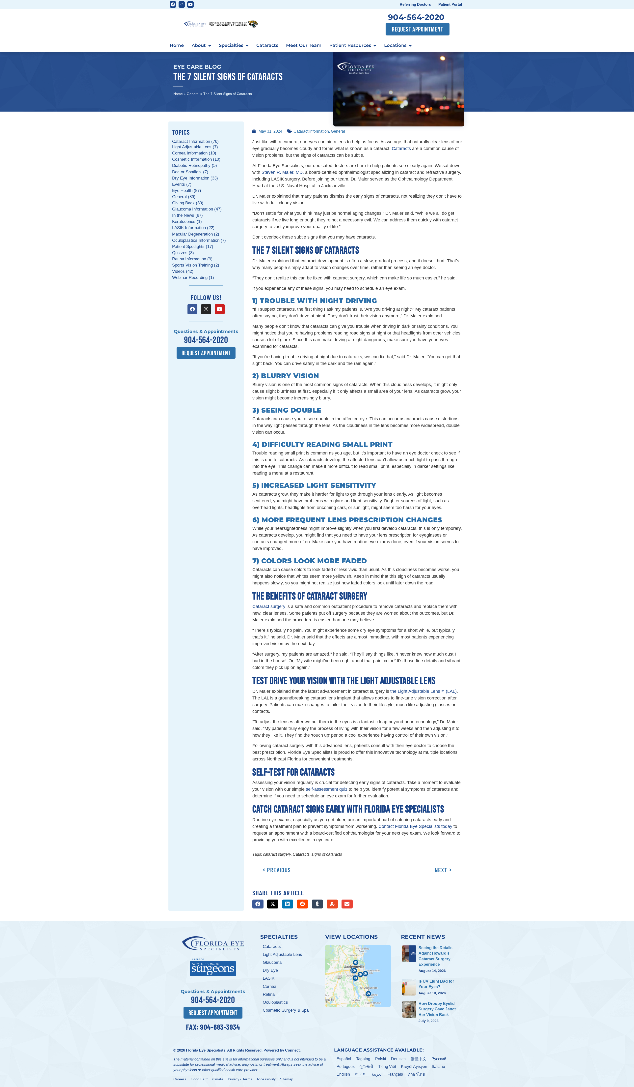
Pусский (438, 1059)
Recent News (423, 937)
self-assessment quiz (326, 789)
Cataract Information (311, 131)
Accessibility (266, 1079)
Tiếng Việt (387, 1066)
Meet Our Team (303, 45)
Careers (179, 1079)
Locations (395, 45)
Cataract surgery (268, 606)
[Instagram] (182, 4)
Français (395, 1074)
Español (344, 1059)
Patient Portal (450, 4)
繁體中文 (418, 1059)
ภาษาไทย (416, 1074)
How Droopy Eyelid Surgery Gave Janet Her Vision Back (437, 1009)
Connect (292, 1050)
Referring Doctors (415, 4)
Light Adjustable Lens (282, 954)
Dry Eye (270, 970)
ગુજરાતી (366, 1066)
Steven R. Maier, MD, (283, 172)
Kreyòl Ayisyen (414, 1066)
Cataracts (267, 45)
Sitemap (286, 1079)
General (193, 94)
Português (346, 1066)
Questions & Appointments (206, 331)
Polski (380, 1059)
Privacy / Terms (240, 1079)
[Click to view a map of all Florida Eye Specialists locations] (358, 976)
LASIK (268, 978)
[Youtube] (190, 4)
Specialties (231, 45)
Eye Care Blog (197, 66)
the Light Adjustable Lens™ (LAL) (423, 691)
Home (177, 45)
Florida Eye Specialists (205, 1050)
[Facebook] (173, 4)
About (199, 45)
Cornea (269, 986)
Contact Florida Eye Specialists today (415, 826)
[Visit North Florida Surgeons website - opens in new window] (213, 966)
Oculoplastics (275, 1002)
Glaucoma (272, 962)
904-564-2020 (416, 17)
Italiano (438, 1066)
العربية (377, 1074)
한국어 (361, 1074)
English (343, 1074)
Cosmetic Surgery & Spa (286, 1010)
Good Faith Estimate (207, 1079)
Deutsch (398, 1059)
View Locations (351, 937)
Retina (269, 994)
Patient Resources (350, 45)
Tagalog (363, 1059)
